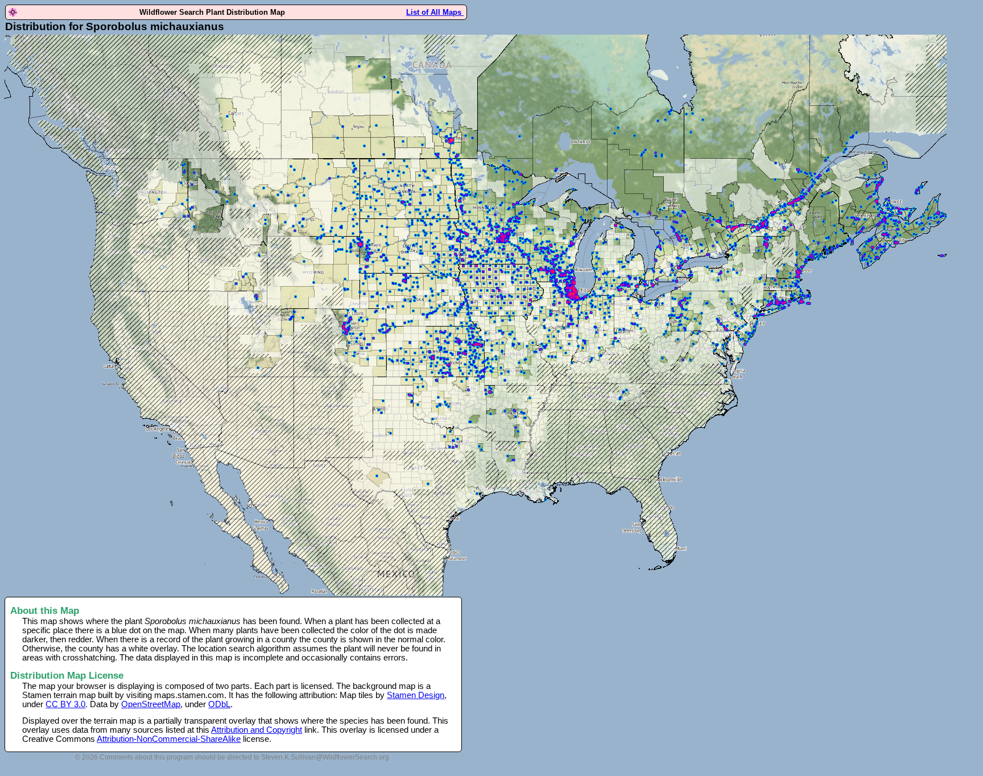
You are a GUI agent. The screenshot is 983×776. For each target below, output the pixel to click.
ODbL (219, 704)
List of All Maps (435, 12)
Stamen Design (415, 695)
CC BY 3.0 (65, 704)
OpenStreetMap (150, 704)
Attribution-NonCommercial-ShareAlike (169, 739)
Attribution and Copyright (256, 729)
